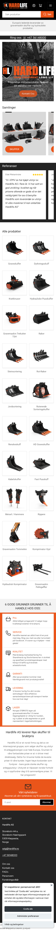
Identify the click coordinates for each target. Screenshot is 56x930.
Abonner (46, 802)
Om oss (6, 864)
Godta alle (28, 909)
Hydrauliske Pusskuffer (41, 298)
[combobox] (28, 14)
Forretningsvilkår (10, 879)
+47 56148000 (9, 855)
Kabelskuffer (14, 479)
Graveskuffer (14, 263)
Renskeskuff (14, 444)
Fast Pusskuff (41, 479)
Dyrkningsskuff (41, 263)
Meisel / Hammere (14, 514)
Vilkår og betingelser (14, 924)
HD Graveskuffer (41, 444)
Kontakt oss (8, 868)
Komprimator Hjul (41, 549)
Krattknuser (14, 298)
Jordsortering (14, 406)
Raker (41, 333)
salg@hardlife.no (10, 848)
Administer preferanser (28, 916)
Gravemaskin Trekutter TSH (14, 335)
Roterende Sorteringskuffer (41, 408)
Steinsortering (15, 371)
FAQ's (5, 872)
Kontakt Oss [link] (28, 93)
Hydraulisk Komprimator (14, 584)
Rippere (41, 514)
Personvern (7, 876)
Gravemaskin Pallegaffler (41, 586)
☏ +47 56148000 (34, 37)
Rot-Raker (41, 371)
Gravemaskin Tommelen (15, 549)
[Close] (51, 885)
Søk (49, 14)
